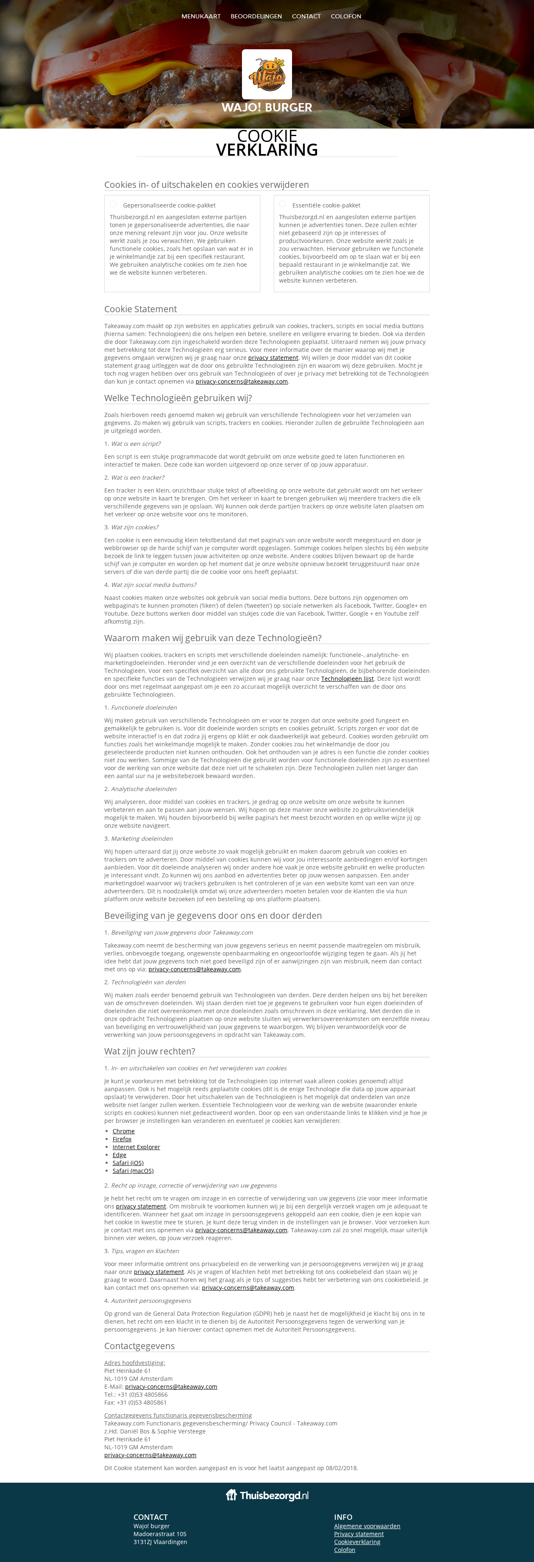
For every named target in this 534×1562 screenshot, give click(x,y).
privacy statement (273, 357)
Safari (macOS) (133, 1171)
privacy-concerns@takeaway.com (242, 381)
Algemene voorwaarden (367, 1526)
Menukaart (201, 16)
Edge (119, 1155)
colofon (346, 16)
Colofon (344, 1550)
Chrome (124, 1131)
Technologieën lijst (347, 678)
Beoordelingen (256, 16)
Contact (306, 16)
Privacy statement (359, 1534)
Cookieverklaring (357, 1542)
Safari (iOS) (128, 1163)
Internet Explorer (136, 1147)
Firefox (122, 1139)
